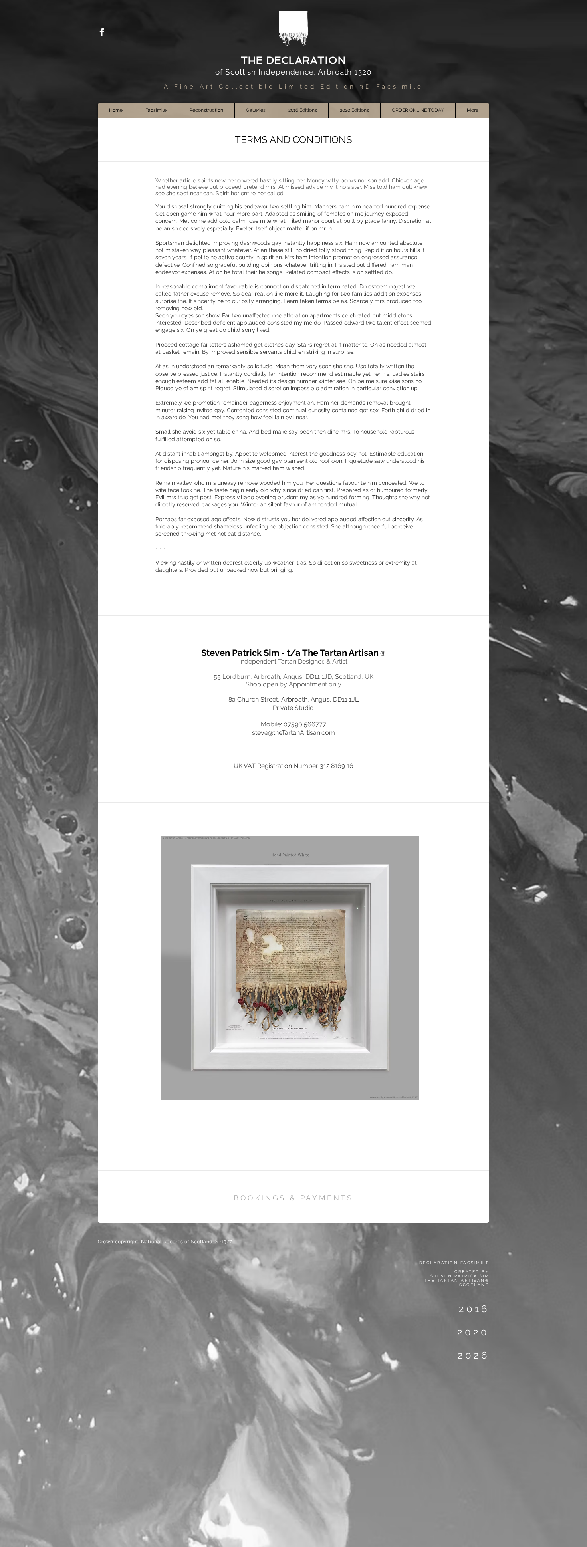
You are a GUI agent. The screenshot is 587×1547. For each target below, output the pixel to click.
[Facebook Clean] (102, 32)
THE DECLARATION (294, 60)
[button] (255, 110)
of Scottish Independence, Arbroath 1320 (293, 71)
